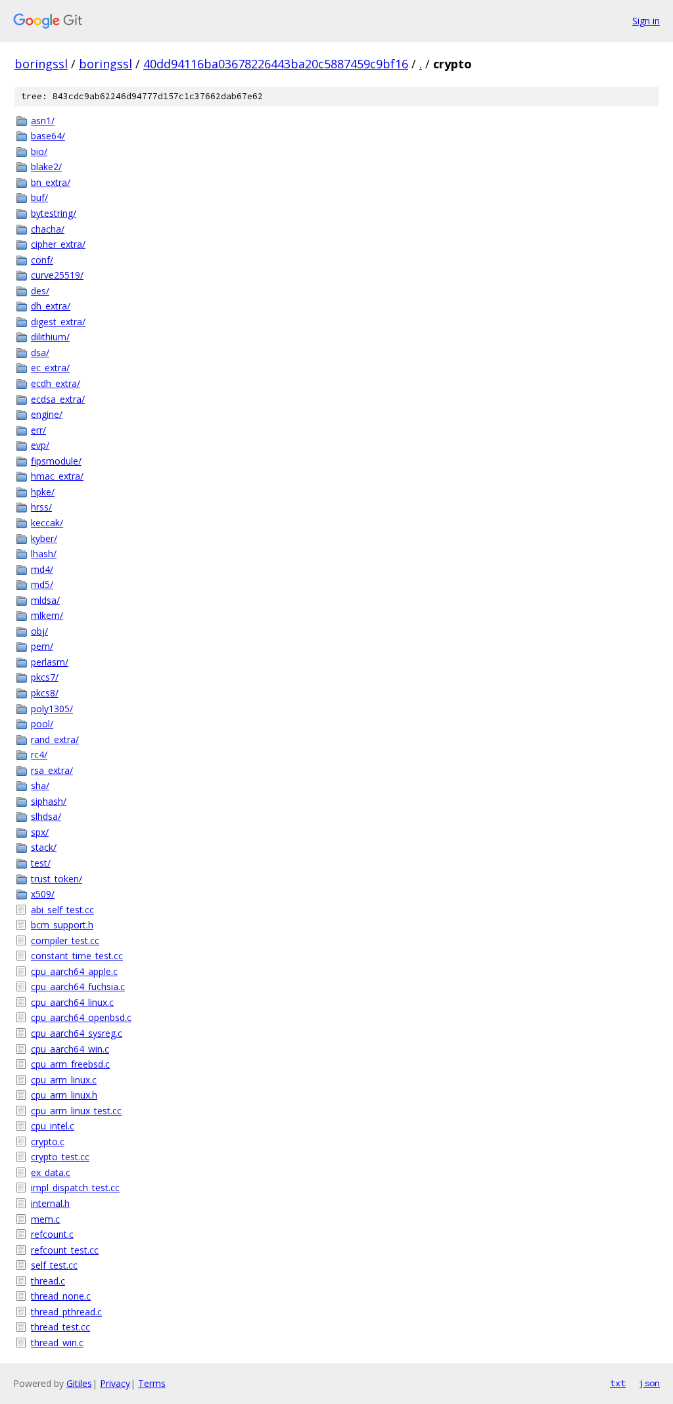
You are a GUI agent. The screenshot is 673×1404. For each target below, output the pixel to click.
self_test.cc (54, 1265)
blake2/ (46, 166)
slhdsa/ (46, 816)
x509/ (43, 894)
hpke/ (43, 492)
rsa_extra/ (52, 770)
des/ (40, 290)
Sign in (646, 20)
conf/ (42, 260)
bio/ (39, 151)
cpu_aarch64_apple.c (74, 971)
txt (618, 1383)
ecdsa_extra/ (58, 399)
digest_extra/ (58, 321)
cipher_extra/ (58, 244)
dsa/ (40, 352)
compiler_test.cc (65, 940)
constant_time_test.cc (77, 955)
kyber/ (44, 538)
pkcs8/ (44, 693)
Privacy (115, 1383)
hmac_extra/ (57, 476)
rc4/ (39, 754)
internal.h (50, 1203)
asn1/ (43, 120)
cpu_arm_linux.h (64, 1095)
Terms (152, 1383)
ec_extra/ (50, 367)
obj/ (39, 631)
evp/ (40, 445)
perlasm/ (49, 662)
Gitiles (79, 1383)
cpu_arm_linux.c (64, 1080)
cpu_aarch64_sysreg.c (76, 1033)
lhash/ (44, 553)
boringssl (41, 64)
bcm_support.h (62, 924)
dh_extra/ (50, 306)
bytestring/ (53, 213)
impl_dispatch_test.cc (75, 1187)
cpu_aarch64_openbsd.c (81, 1017)
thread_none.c (61, 1296)
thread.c (48, 1281)
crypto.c (47, 1141)
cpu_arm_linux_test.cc (76, 1110)
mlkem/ (47, 615)
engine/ (46, 414)
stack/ (44, 847)
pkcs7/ (44, 677)
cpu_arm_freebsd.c (70, 1064)
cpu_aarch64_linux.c (72, 1002)
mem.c (45, 1219)
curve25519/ (57, 275)
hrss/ (41, 507)
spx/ (40, 832)
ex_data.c (50, 1172)
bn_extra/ (50, 182)
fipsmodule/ (56, 461)
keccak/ (47, 522)
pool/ (42, 723)
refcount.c (52, 1234)
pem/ (42, 646)
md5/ (42, 584)
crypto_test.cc (60, 1156)
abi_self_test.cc (62, 909)
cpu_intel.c (52, 1126)
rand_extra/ (55, 739)
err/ (38, 430)
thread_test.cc (60, 1327)
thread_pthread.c (66, 1311)
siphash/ (48, 801)
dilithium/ (50, 336)
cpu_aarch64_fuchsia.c (78, 986)
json (649, 1383)
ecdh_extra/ (55, 383)
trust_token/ (56, 878)
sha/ (40, 785)
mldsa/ (45, 600)
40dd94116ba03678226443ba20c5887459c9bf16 (275, 64)
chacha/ (47, 229)
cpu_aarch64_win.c (70, 1049)
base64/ (48, 135)
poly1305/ (52, 708)
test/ (41, 863)
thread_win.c (57, 1342)
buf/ (39, 197)
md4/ (42, 569)
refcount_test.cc (65, 1250)
